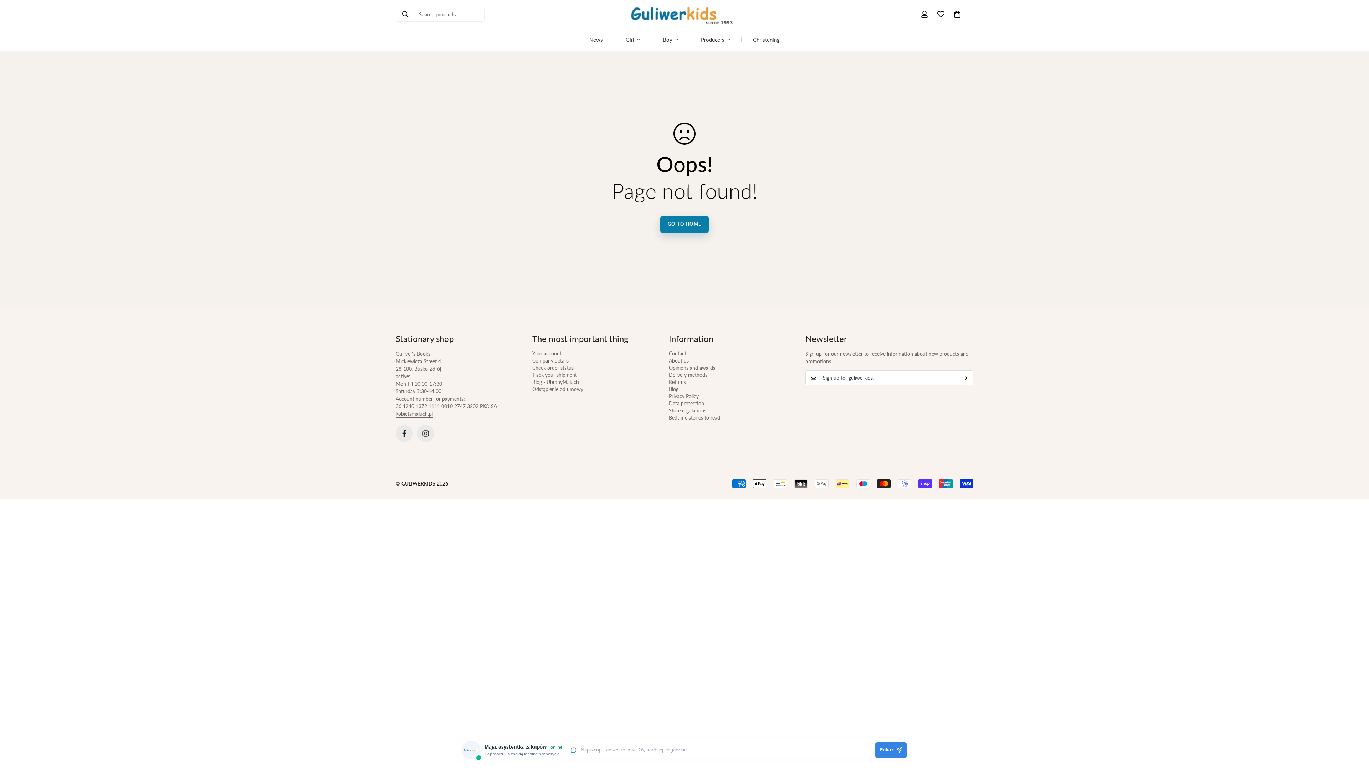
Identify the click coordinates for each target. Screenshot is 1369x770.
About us (679, 361)
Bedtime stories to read (694, 418)
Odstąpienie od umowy (557, 389)
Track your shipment (554, 375)
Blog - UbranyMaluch (555, 382)
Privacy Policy (684, 396)
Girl (630, 39)
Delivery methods (688, 375)
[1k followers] (425, 433)
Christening (766, 39)
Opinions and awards (692, 368)
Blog (673, 389)
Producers (712, 39)
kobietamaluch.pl (414, 414)
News (596, 39)
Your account (547, 353)
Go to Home (684, 224)
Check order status (553, 368)
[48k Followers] (404, 433)
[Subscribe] (965, 377)
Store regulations (687, 410)
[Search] (405, 14)
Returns (677, 382)
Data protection (686, 403)
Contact (677, 353)
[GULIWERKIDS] (684, 14)
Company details (550, 361)
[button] (957, 14)
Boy (667, 39)
